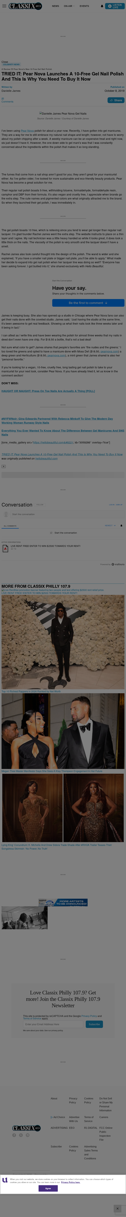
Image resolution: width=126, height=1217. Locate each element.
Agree (48, 1188)
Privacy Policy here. (70, 1182)
